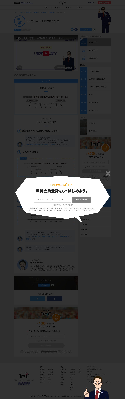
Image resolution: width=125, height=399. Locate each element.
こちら (83, 210)
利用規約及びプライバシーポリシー (66, 208)
